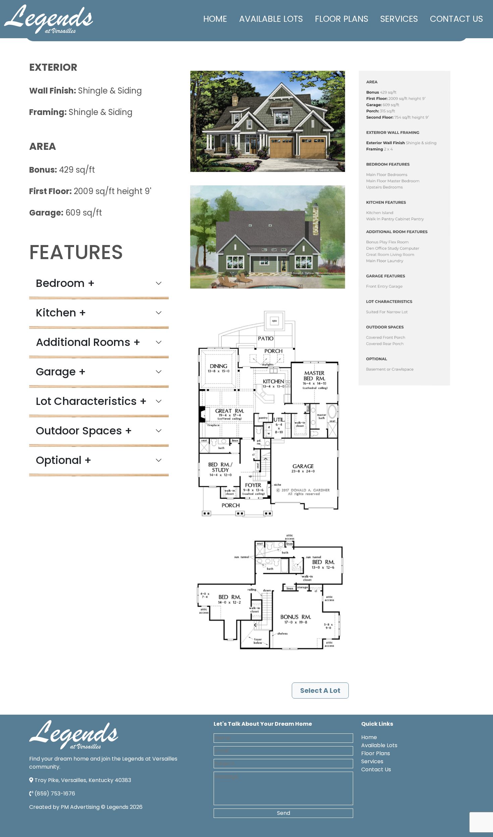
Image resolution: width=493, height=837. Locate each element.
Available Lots (271, 19)
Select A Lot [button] (320, 690)
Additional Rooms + (88, 342)
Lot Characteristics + (91, 401)
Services (399, 19)
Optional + (64, 460)
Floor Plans (341, 19)
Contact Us (456, 19)
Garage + (61, 371)
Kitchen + (61, 312)
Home (215, 19)
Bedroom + (65, 283)
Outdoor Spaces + (84, 430)
